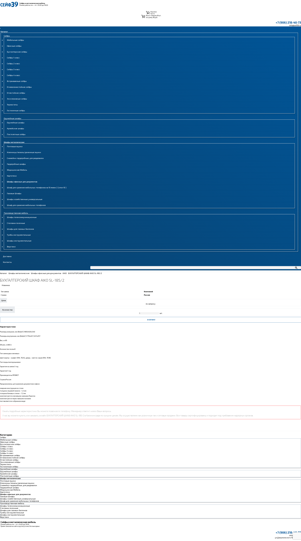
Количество (7, 310)
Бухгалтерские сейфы (17, 52)
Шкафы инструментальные (19, 241)
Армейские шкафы (15, 128)
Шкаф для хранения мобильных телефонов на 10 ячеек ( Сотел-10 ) (36, 187)
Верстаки (11, 246)
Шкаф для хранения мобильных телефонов (26, 205)
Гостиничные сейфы (16, 110)
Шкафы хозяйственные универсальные (24, 199)
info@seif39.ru (295, 25)
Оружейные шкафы (12, 118)
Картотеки (12, 176)
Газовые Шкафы (14, 193)
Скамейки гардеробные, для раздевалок (25, 158)
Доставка (7, 256)
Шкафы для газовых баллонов (20, 229)
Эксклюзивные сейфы (17, 99)
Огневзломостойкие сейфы (19, 87)
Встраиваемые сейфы (17, 81)
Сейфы (7, 36)
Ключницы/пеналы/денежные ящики (24, 152)
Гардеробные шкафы (16, 164)
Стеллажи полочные (16, 223)
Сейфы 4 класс (13, 75)
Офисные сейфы (14, 46)
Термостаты (12, 104)
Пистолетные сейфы (16, 134)
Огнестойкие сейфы (16, 93)
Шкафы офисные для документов (22, 181)
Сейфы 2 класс (13, 63)
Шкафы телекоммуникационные (22, 217)
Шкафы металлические (14, 142)
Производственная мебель (16, 213)
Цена (3, 300)
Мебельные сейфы (15, 40)
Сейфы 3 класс (13, 69)
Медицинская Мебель (17, 170)
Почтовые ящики (14, 146)
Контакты (7, 262)
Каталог (4, 31)
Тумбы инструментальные (19, 235)
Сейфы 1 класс (13, 57)
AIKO (65, 273)
